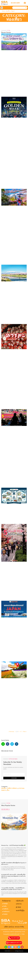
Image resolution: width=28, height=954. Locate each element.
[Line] (3, 744)
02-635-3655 (15, 3)
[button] (2, 8)
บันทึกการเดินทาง (12, 788)
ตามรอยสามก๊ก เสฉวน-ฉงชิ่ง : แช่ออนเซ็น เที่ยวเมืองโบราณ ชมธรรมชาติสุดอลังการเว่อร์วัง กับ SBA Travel (13, 876)
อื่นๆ (8, 790)
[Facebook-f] (7, 744)
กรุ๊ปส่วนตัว (20, 901)
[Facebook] (9, 947)
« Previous (11, 731)
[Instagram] (16, 744)
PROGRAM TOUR (7, 751)
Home (3, 11)
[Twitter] (12, 744)
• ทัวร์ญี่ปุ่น (5, 904)
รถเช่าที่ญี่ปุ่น (20, 910)
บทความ (19, 904)
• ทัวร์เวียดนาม (6, 912)
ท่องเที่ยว (8, 11)
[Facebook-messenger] (12, 947)
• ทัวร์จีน (4, 906)
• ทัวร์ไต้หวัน (5, 909)
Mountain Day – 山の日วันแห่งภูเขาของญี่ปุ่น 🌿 (13, 845)
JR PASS (18, 907)
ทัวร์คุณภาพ (6, 901)
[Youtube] (22, 947)
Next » (25, 731)
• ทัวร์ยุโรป (5, 914)
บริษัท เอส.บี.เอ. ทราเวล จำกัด (14, 927)
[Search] (26, 7)
